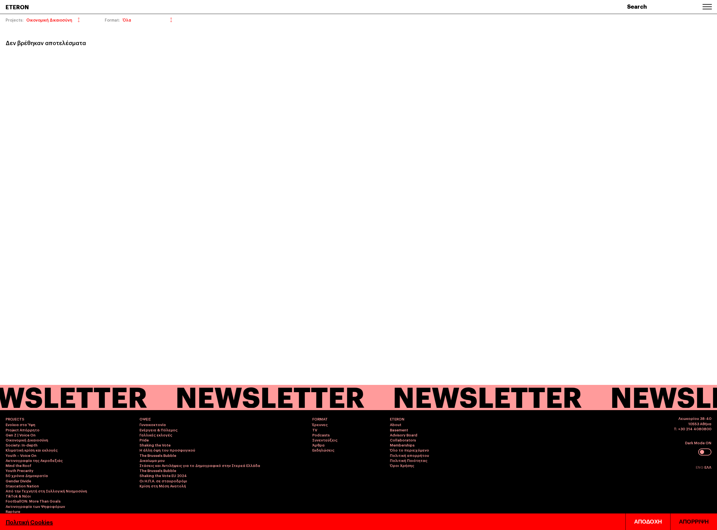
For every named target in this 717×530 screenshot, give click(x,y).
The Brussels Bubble (157, 455)
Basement (399, 429)
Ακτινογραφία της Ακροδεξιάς (34, 460)
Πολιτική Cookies (29, 522)
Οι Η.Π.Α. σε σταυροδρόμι (163, 480)
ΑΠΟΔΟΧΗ (648, 522)
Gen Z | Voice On (21, 434)
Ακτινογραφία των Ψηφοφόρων (35, 506)
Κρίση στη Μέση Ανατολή (162, 485)
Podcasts (321, 434)
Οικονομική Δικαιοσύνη (27, 439)
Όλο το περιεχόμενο (409, 449)
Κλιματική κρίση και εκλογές (32, 449)
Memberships (402, 444)
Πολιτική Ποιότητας (408, 460)
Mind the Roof (18, 465)
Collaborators (403, 439)
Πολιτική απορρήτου (409, 455)
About (395, 424)
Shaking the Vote (155, 444)
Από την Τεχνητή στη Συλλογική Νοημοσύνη (46, 490)
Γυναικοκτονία (152, 424)
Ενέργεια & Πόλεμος (158, 429)
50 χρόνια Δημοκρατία (27, 475)
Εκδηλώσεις (323, 449)
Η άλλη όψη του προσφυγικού (167, 449)
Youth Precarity (19, 470)
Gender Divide (18, 480)
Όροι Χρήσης (402, 465)
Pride (144, 439)
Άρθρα (318, 444)
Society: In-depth (22, 444)
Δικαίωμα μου (152, 460)
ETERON (17, 7)
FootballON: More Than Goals (33, 500)
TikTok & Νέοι (18, 495)
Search (637, 6)
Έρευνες (320, 424)
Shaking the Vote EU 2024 (163, 475)
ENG (700, 466)
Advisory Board (403, 434)
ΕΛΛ (707, 466)
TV (314, 429)
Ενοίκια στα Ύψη (20, 424)
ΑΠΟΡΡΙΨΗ (694, 522)
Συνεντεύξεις (324, 439)
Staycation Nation (22, 485)
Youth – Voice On (21, 455)
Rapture (13, 511)
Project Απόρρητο (22, 429)
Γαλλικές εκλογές (155, 434)
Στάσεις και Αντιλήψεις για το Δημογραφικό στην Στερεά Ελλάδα (199, 465)
